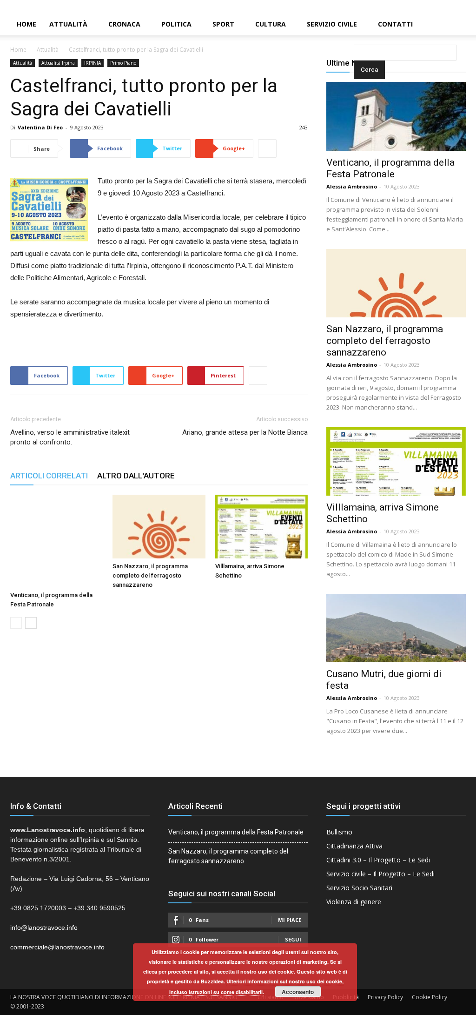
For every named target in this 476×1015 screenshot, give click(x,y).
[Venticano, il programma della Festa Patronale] (56, 541)
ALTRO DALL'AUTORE (136, 475)
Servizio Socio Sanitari (359, 887)
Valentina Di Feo (40, 127)
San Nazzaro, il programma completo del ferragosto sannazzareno (150, 575)
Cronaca (124, 24)
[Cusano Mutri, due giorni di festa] (396, 628)
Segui (293, 939)
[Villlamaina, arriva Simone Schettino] (261, 526)
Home (26, 24)
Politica (176, 24)
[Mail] (453, 6)
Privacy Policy (385, 997)
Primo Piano (123, 63)
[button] (355, 24)
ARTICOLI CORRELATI (49, 475)
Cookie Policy (429, 997)
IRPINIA (92, 63)
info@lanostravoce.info (44, 927)
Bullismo (339, 831)
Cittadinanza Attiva (354, 845)
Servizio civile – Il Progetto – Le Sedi (380, 873)
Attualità (68, 24)
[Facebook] (437, 6)
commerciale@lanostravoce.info (57, 947)
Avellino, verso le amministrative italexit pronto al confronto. (70, 437)
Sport (223, 24)
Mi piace (289, 919)
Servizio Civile (332, 24)
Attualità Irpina (58, 63)
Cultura (270, 24)
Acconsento (298, 992)
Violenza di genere (353, 901)
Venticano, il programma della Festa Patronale (390, 168)
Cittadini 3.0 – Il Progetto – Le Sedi (378, 859)
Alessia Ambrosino (351, 186)
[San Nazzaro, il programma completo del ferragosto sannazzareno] (158, 526)
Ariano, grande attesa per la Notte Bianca (245, 432)
